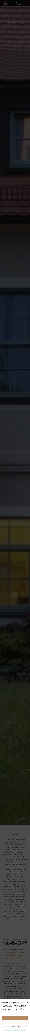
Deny (15, 1022)
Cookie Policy (8, 1030)
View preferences (15, 1026)
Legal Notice (22, 1030)
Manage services (14, 1013)
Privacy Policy (15, 1030)
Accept (15, 1018)
